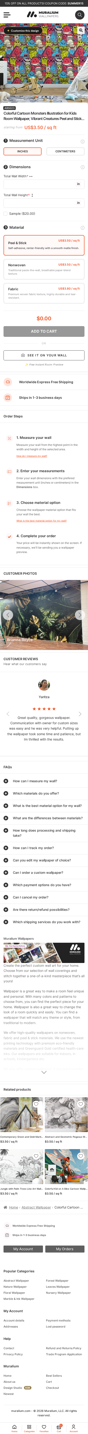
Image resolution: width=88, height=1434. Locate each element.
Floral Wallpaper (14, 1292)
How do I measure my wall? (31, 455)
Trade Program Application (64, 1354)
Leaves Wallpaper (58, 1286)
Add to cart (44, 331)
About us (9, 1381)
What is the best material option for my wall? (41, 520)
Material (16, 227)
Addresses (11, 1326)
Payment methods (58, 1320)
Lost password (55, 1326)
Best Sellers (54, 1375)
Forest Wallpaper (57, 1280)
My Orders (64, 1249)
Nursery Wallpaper (58, 1292)
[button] (81, 30)
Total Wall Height (16, 195)
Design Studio (13, 1388)
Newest (9, 1394)
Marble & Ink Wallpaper (19, 1299)
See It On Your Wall (47, 355)
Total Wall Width (15, 176)
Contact (9, 1348)
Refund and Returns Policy (63, 1348)
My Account (23, 1249)
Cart (49, 1381)
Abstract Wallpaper (36, 1207)
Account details (14, 1320)
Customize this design (23, 31)
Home (13, 1207)
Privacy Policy (13, 1354)
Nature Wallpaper (15, 1286)
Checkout (52, 1388)
